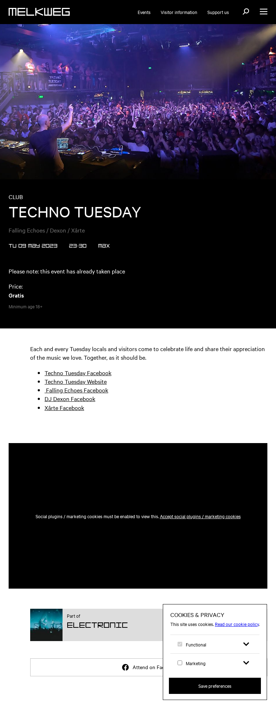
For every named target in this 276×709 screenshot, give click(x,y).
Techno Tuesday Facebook (78, 373)
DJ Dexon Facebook (70, 398)
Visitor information (179, 12)
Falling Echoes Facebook (76, 390)
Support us (218, 12)
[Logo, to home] (39, 12)
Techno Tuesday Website (76, 381)
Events (144, 12)
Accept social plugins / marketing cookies (200, 516)
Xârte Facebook (64, 407)
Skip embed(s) (52, 426)
